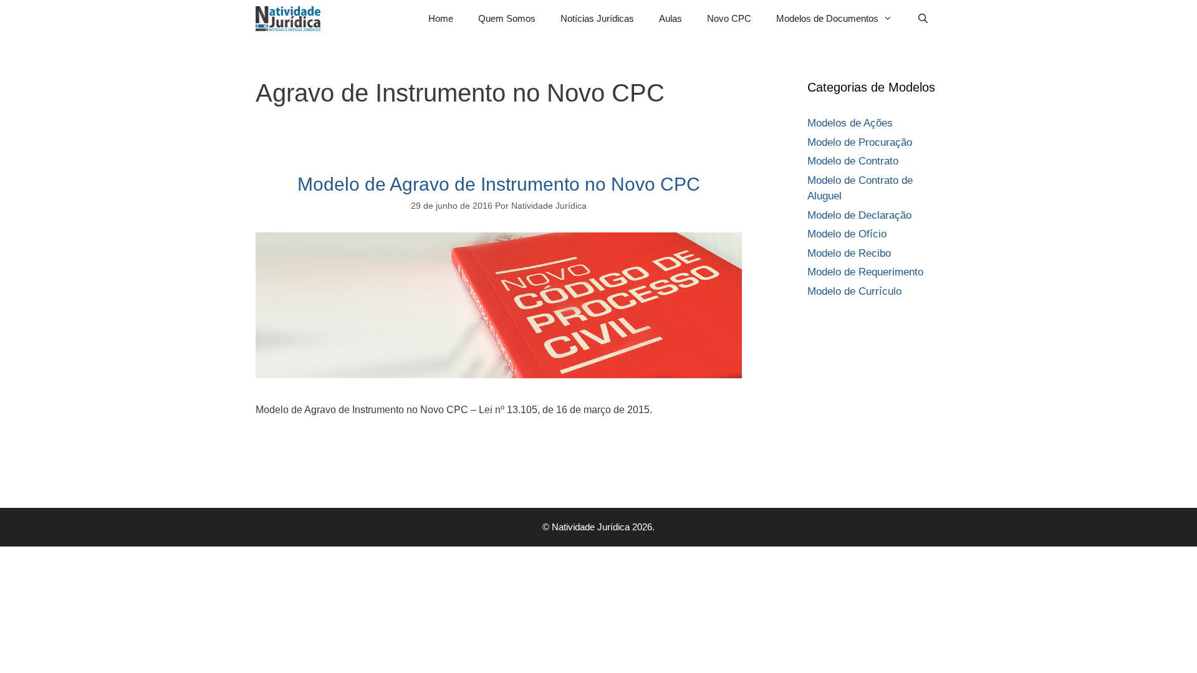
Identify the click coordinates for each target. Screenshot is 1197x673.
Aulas (670, 18)
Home (440, 18)
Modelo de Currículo (854, 291)
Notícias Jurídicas (597, 18)
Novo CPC (729, 18)
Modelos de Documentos (827, 18)
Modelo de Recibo (849, 253)
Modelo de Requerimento (865, 272)
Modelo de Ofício (847, 234)
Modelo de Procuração (859, 142)
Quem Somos (507, 18)
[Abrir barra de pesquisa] (923, 18)
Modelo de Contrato (852, 161)
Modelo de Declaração (859, 215)
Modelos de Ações (850, 123)
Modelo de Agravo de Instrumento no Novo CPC (498, 184)
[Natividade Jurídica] (291, 18)
